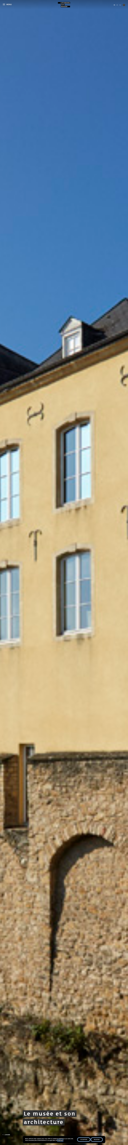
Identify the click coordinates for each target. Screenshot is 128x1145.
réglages (60, 1140)
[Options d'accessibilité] (124, 5)
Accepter (83, 1139)
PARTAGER (101, 1135)
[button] (7, 4)
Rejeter (97, 1139)
